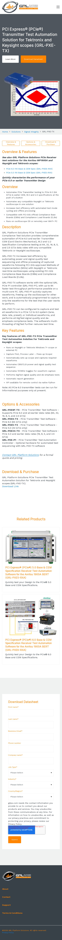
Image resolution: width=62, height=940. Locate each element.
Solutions (16, 132)
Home (5, 132)
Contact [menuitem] (6, 897)
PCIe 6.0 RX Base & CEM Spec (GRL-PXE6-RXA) (29, 169)
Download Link (10, 486)
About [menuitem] (5, 889)
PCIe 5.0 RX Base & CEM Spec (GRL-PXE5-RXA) (29, 172)
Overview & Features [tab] (11, 143)
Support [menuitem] (6, 905)
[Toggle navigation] (58, 7)
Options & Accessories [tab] (30, 143)
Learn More (10, 59)
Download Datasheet (33, 59)
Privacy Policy (8, 933)
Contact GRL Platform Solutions (20, 455)
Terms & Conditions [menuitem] (12, 913)
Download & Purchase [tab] (50, 143)
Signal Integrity (31, 132)
